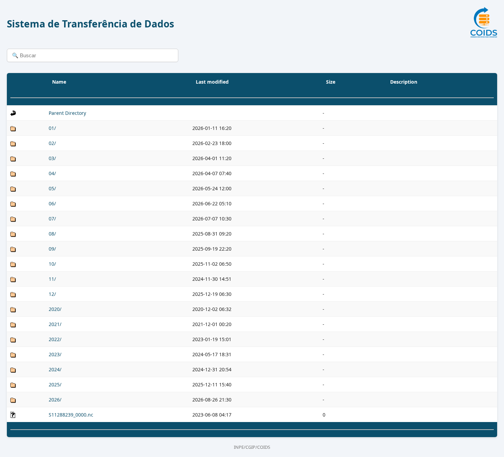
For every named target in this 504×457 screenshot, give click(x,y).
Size (330, 82)
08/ (52, 233)
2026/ (55, 399)
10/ (52, 264)
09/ (52, 248)
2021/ (55, 324)
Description (403, 82)
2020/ (55, 309)
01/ (52, 128)
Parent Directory (67, 113)
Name (59, 82)
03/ (52, 158)
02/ (52, 143)
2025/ (55, 384)
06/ (52, 203)
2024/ (55, 369)
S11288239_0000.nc (71, 414)
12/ (52, 294)
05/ (52, 188)
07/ (52, 218)
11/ (52, 279)
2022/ (55, 339)
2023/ (55, 354)
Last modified (212, 82)
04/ (52, 173)
